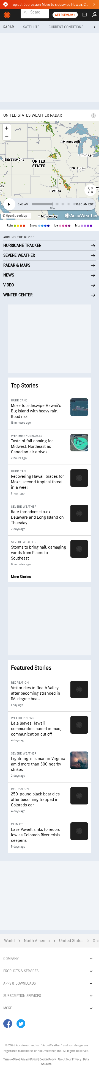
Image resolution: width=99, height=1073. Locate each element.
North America (37, 940)
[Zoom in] (7, 128)
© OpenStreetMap (14, 216)
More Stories (21, 576)
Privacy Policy (29, 1059)
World (9, 940)
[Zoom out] (7, 136)
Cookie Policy (48, 1059)
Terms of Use (11, 1059)
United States (71, 940)
